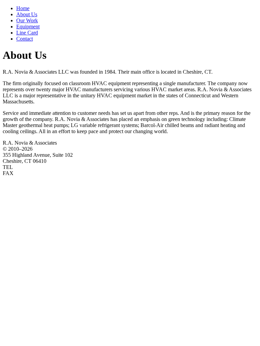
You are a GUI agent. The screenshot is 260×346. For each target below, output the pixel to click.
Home (22, 8)
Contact (24, 39)
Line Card (27, 32)
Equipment (28, 26)
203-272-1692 (34, 173)
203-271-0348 (33, 167)
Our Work (27, 20)
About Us (26, 14)
